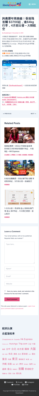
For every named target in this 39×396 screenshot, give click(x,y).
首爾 (21, 368)
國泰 (27, 349)
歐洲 (27, 359)
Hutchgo (13, 343)
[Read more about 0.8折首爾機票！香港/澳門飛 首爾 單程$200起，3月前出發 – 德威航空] (19, 168)
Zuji (29, 344)
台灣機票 (13, 155)
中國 (33, 344)
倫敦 (3, 349)
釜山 (9, 369)
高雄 (13, 373)
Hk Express (26, 339)
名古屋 (20, 349)
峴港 (6, 354)
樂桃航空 (22, 359)
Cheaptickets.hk (7, 339)
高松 (10, 373)
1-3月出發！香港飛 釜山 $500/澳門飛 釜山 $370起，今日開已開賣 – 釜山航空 (19, 211)
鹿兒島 (19, 373)
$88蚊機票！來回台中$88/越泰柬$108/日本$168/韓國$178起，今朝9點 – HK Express (19, 149)
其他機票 (7, 155)
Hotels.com (5, 344)
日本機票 (18, 155)
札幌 (9, 359)
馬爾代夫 (4, 373)
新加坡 (25, 354)
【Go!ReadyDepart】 (15, 85)
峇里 (3, 354)
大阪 (33, 348)
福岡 (31, 364)
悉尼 (19, 354)
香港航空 (29, 369)
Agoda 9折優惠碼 (10, 97)
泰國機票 (24, 155)
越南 (4, 369)
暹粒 (33, 354)
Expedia (17, 339)
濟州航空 (26, 364)
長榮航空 (15, 369)
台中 (8, 349)
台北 (13, 348)
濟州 (21, 364)
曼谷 (4, 359)
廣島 (15, 354)
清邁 (10, 364)
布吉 (10, 353)
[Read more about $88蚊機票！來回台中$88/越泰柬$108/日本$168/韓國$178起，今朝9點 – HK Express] (19, 135)
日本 (30, 354)
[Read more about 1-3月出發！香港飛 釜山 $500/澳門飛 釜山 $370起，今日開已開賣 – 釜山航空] (19, 197)
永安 (31, 359)
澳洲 (14, 364)
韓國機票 (30, 155)
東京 (15, 359)
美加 (35, 364)
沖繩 (4, 364)
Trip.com (22, 343)
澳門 (17, 364)
